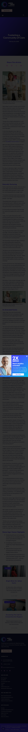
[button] (27, 356)
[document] (14, 366)
